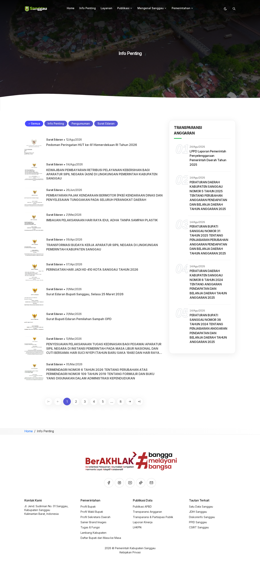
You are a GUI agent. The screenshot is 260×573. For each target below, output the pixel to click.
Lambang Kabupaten (93, 532)
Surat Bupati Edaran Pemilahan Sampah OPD (79, 319)
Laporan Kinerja (142, 522)
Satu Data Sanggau (201, 506)
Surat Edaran (54, 139)
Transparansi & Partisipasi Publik (153, 517)
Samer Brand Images (93, 522)
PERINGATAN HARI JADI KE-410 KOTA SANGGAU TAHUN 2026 (92, 269)
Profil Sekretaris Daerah (95, 517)
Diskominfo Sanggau (202, 517)
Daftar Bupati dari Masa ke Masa (101, 537)
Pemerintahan (181, 8)
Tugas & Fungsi (90, 527)
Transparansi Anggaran (147, 511)
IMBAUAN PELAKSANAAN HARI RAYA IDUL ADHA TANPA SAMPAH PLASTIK (102, 220)
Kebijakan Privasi (130, 552)
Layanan (106, 8)
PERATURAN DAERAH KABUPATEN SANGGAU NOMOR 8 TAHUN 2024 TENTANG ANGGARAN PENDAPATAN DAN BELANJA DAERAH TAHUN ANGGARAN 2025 (208, 284)
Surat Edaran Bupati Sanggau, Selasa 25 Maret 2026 (85, 294)
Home (70, 8)
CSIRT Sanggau (199, 527)
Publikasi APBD (142, 506)
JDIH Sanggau (198, 511)
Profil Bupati (88, 506)
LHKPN (137, 527)
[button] (131, 8)
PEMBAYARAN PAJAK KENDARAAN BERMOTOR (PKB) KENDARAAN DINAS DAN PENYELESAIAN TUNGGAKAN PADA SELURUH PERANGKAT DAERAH (104, 197)
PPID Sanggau (198, 522)
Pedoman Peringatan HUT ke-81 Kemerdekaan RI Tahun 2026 (91, 145)
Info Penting (87, 8)
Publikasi (123, 8)
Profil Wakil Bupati (92, 511)
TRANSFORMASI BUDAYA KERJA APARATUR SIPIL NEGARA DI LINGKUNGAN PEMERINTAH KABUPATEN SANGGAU (102, 247)
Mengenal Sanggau (150, 8)
